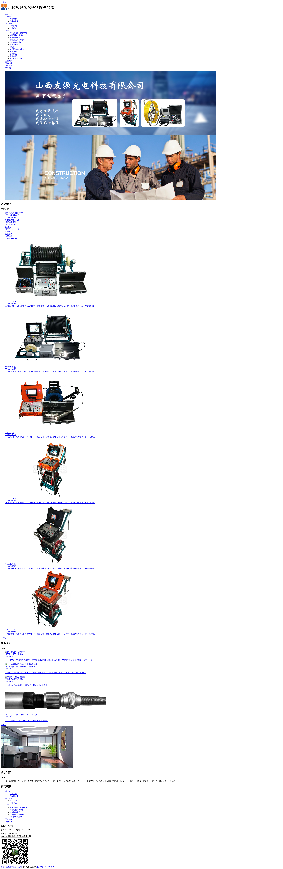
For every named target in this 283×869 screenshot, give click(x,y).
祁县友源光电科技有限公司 (11, 867)
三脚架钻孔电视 (16, 58)
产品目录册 (14, 21)
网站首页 (8, 14)
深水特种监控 (15, 44)
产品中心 (8, 31)
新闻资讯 (8, 24)
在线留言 (8, 65)
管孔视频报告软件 (17, 35)
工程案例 (8, 61)
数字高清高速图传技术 (18, 33)
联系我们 (8, 68)
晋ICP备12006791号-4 (45, 867)
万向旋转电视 (15, 38)
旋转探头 (13, 54)
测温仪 (12, 47)
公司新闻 (13, 26)
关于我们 (8, 17)
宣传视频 (8, 63)
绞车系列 (13, 51)
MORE (3, 638)
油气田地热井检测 (17, 49)
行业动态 (13, 28)
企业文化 (13, 19)
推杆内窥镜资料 (16, 42)
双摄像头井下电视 (17, 40)
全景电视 (13, 56)
